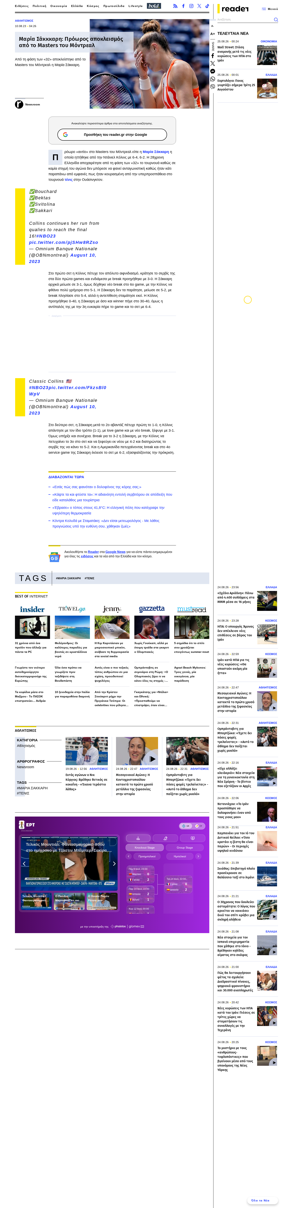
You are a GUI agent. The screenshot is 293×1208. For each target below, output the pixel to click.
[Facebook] (183, 6)
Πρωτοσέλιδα (114, 6)
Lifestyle (136, 6)
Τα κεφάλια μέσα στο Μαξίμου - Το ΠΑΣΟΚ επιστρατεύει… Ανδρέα (30, 696)
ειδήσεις (87, 556)
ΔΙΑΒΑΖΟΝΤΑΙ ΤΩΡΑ (66, 477)
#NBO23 (46, 236)
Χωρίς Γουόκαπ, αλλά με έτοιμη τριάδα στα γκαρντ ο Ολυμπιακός (151, 647)
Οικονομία (58, 6)
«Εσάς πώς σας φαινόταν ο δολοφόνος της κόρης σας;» (96, 487)
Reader (93, 552)
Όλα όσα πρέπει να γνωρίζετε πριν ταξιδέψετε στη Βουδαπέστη (68, 674)
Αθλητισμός (26, 746)
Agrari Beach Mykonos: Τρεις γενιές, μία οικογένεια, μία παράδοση (190, 674)
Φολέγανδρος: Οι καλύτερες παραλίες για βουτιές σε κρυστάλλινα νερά (71, 649)
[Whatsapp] (212, 79)
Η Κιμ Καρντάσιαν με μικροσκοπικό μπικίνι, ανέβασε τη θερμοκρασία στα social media (112, 649)
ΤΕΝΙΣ (90, 578)
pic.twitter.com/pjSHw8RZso (63, 242)
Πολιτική (39, 6)
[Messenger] (212, 71)
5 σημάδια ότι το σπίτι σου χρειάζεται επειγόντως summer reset (191, 647)
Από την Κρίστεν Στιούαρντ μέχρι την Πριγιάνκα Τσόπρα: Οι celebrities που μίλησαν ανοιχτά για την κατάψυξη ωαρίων (112, 698)
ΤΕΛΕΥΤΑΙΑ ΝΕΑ (233, 33)
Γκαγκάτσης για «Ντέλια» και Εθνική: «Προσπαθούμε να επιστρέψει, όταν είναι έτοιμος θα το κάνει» (151, 698)
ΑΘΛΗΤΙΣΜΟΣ (24, 20)
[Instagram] (191, 6)
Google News (115, 552)
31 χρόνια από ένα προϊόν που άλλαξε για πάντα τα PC (30, 647)
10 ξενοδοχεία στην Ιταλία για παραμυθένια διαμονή (72, 694)
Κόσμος (93, 6)
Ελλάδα (77, 6)
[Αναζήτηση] (276, 20)
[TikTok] (207, 6)
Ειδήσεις (22, 6)
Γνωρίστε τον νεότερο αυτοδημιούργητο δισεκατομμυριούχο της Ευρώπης (31, 674)
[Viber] (212, 86)
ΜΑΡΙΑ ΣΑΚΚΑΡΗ (69, 578)
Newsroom (25, 767)
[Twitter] (199, 6)
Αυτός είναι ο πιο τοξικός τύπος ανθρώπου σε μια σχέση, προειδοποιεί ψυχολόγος (112, 674)
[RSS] (175, 6)
